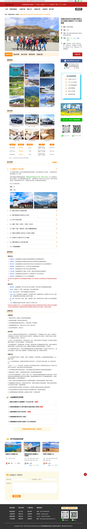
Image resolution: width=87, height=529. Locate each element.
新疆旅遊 (45, 9)
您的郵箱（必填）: (37, 479)
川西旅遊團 (12, 518)
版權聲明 (30, 518)
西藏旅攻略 (37, 9)
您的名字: (9, 479)
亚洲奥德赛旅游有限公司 (47, 526)
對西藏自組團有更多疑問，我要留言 (32, 429)
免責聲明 (30, 514)
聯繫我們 (78, 9)
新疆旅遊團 (12, 516)
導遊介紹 (20, 514)
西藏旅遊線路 (13, 9)
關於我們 (51, 9)
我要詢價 (77, 54)
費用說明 (32, 54)
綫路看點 (9, 54)
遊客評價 (20, 518)
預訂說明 (30, 511)
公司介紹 (20, 511)
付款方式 (30, 516)
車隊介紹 (20, 516)
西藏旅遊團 (12, 511)
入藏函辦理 (12, 514)
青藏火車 (29, 9)
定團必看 (40, 54)
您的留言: (8, 483)
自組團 (17, 14)
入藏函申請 (22, 9)
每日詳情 (24, 54)
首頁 (7, 9)
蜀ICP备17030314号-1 (67, 526)
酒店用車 (16, 54)
